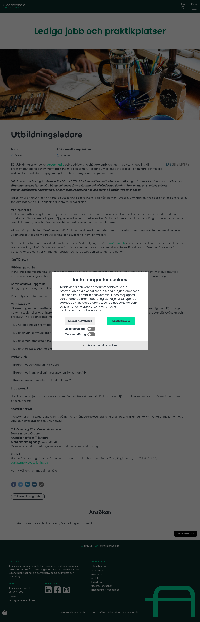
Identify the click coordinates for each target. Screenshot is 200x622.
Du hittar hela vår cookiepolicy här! (80, 310)
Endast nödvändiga (80, 320)
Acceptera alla (121, 320)
